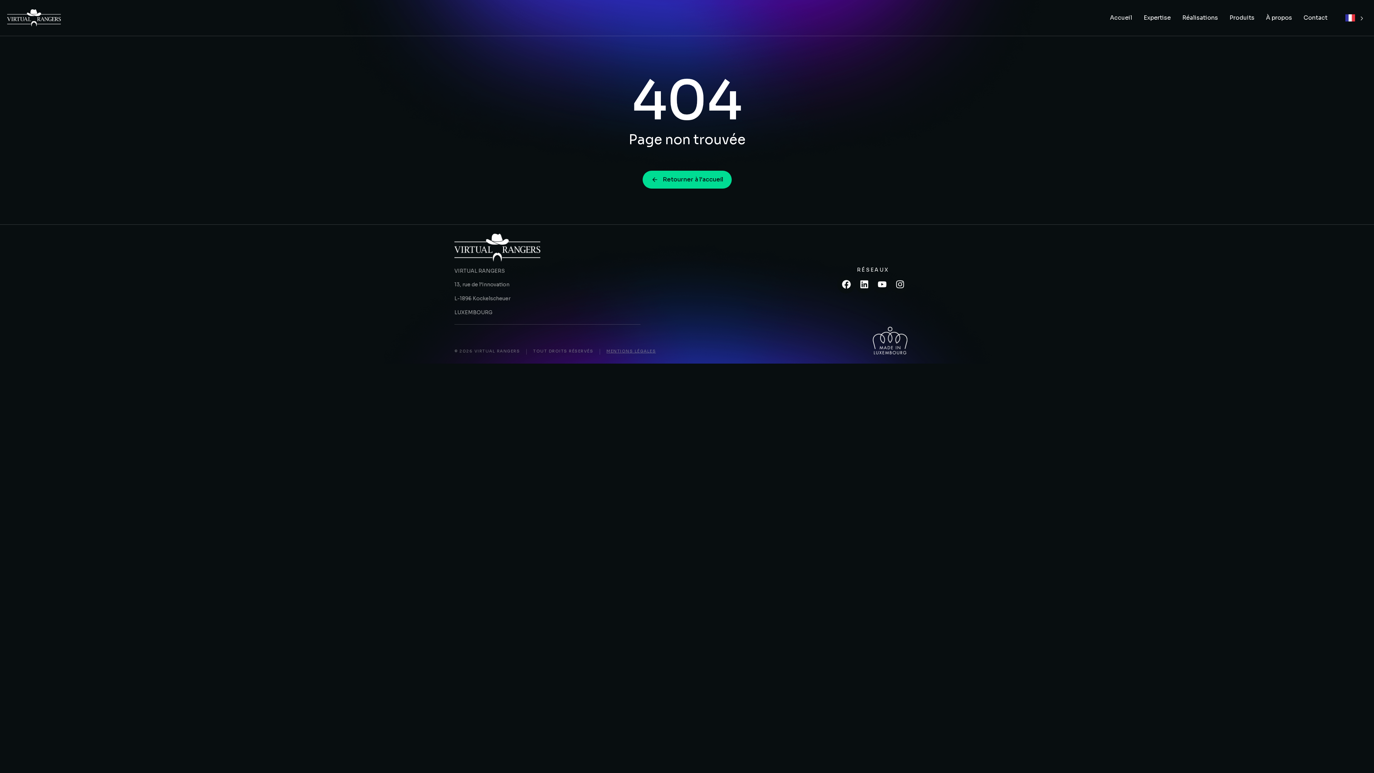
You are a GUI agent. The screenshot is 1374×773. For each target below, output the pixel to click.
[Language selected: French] (1354, 18)
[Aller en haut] (1359, 758)
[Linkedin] (864, 284)
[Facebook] (846, 284)
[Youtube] (882, 284)
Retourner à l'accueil (693, 179)
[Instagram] (900, 284)
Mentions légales (631, 351)
